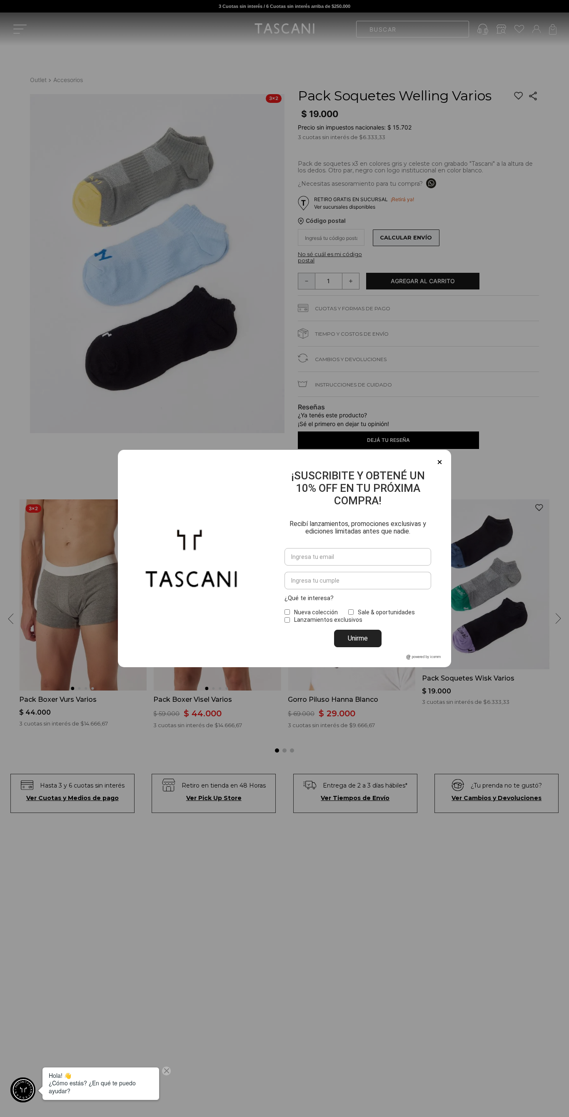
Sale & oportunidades (386, 612)
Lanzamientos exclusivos (328, 619)
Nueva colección (316, 612)
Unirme (358, 638)
